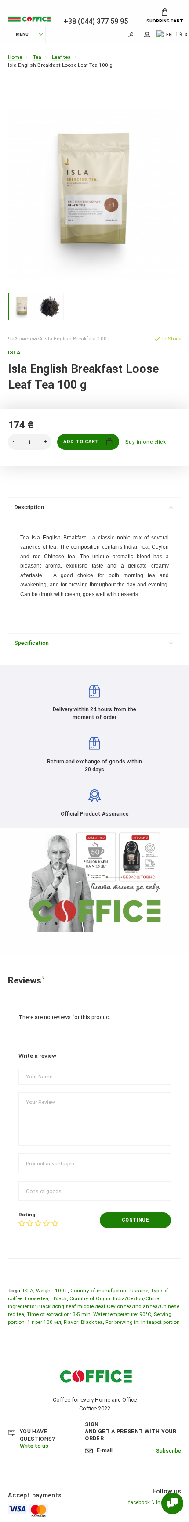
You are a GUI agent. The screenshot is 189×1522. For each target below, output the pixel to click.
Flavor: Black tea (83, 1322)
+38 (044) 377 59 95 (96, 21)
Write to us (34, 1445)
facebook (139, 1502)
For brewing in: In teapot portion (142, 1322)
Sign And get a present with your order (130, 1431)
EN (169, 34)
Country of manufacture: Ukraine (109, 1290)
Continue (135, 1220)
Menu (22, 34)
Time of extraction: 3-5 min (59, 1314)
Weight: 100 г (52, 1290)
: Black (59, 1298)
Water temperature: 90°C (122, 1314)
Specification (32, 643)
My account (147, 34)
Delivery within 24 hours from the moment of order (94, 713)
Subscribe (168, 1450)
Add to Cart (81, 442)
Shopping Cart (164, 20)
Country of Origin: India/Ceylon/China (114, 1298)
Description (29, 507)
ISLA (28, 1290)
